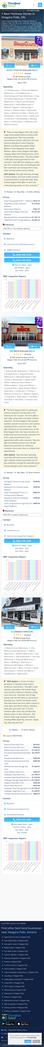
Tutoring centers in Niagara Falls (16, 1008)
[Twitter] (6, 1037)
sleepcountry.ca (13, 250)
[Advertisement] (22, 899)
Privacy (4, 1040)
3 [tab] (21, 60)
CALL (10, 65)
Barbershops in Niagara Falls (14, 948)
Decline (36, 1041)
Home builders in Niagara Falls (15, 969)
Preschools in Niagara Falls (14, 993)
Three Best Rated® (20, 1045)
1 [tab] (18, 60)
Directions (33, 79)
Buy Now (10, 238)
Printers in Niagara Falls (12, 997)
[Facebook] (2, 1037)
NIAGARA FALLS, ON (18, 10)
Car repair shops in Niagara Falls (16, 951)
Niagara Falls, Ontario (22, 932)
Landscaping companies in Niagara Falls (18, 979)
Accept (28, 1041)
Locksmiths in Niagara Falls (14, 983)
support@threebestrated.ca (17, 1030)
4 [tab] (23, 60)
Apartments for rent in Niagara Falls (17, 937)
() (27, 73)
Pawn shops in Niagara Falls (14, 986)
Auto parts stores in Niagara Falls (16, 944)
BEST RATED (5, 10)
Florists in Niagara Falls (12, 962)
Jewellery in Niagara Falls (13, 976)
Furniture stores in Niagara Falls (15, 965)
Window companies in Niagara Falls (17, 1011)
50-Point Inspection (24, 25)
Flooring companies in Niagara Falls (17, 958)
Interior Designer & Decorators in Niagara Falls (21, 972)
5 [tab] (25, 60)
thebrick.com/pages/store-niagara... (21, 536)
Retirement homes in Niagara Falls (16, 1000)
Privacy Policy (32, 1037)
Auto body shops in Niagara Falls (16, 941)
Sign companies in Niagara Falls (15, 1004)
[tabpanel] (22, 51)
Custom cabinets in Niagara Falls (16, 955)
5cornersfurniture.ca (15, 814)
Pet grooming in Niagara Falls (15, 990)
